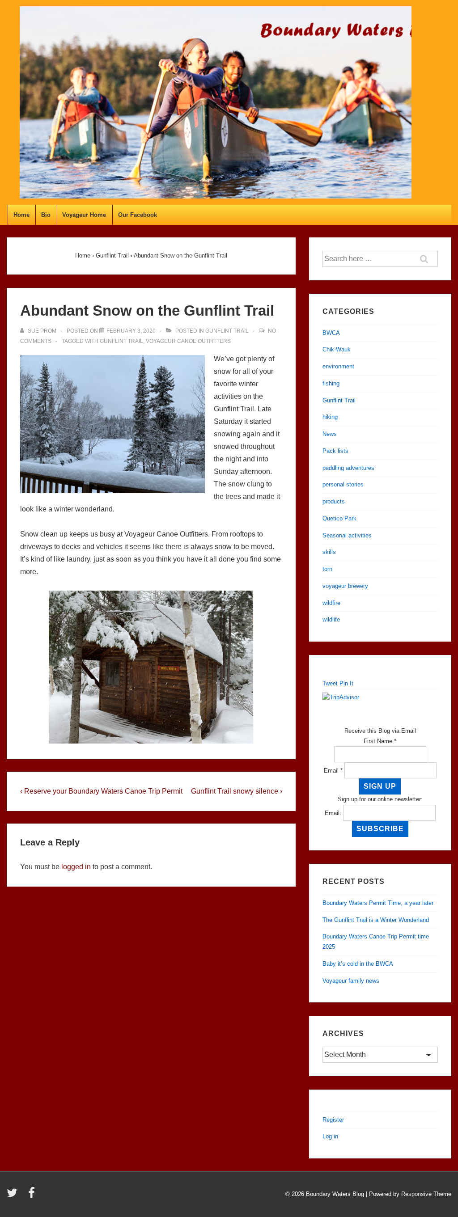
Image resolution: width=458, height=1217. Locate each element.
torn (327, 569)
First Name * (380, 741)
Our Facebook (137, 214)
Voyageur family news (350, 980)
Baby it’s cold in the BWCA (357, 963)
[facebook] (32, 1195)
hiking (330, 417)
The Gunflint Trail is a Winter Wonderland (375, 920)
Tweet (330, 683)
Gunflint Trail (227, 331)
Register (333, 1119)
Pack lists (335, 451)
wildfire (331, 603)
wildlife (331, 619)
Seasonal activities (347, 535)
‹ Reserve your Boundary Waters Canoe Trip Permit (101, 791)
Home (21, 214)
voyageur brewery (345, 586)
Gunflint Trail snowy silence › (236, 791)
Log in (330, 1136)
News (329, 434)
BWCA (331, 333)
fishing (330, 383)
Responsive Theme (426, 1194)
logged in (76, 866)
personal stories (343, 484)
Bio (46, 214)
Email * (333, 770)
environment (338, 366)
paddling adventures (348, 468)
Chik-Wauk (336, 349)
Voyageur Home (84, 214)
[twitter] (14, 1195)
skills (329, 552)
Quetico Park (339, 518)
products (333, 501)
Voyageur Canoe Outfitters (188, 341)
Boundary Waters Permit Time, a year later (377, 903)
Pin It (346, 683)
